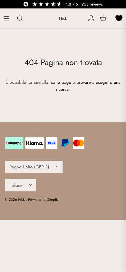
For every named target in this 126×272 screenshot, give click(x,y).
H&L (22, 199)
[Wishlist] (118, 18)
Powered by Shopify (43, 199)
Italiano (16, 185)
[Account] (89, 18)
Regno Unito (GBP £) (29, 167)
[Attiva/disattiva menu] (6, 18)
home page (60, 82)
